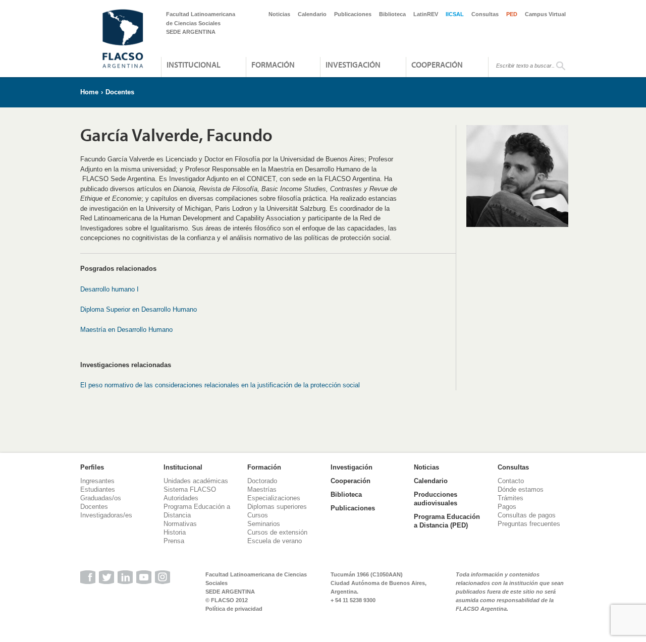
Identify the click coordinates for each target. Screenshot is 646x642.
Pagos (507, 506)
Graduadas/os (100, 498)
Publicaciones (352, 14)
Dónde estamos (521, 489)
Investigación (353, 65)
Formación (273, 65)
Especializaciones (273, 498)
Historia (175, 532)
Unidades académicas (196, 481)
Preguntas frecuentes (529, 524)
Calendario (312, 14)
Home (89, 92)
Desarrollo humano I (109, 289)
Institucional (194, 65)
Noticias (279, 14)
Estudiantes (97, 489)
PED (511, 14)
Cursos (257, 515)
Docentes (119, 92)
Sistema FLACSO (190, 489)
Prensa (174, 541)
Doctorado (262, 481)
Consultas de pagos (527, 515)
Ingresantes (97, 481)
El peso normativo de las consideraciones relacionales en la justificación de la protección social (220, 385)
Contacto (511, 481)
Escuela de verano (274, 541)
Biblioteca (392, 14)
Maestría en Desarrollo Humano (126, 329)
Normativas (180, 524)
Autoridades (181, 498)
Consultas (485, 14)
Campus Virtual (545, 14)
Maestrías (262, 489)
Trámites (510, 498)
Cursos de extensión (277, 532)
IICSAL (455, 14)
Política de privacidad (233, 609)
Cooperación (437, 65)
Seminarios (263, 524)
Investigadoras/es (106, 515)
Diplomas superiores (277, 506)
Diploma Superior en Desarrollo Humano (138, 309)
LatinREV (425, 14)
